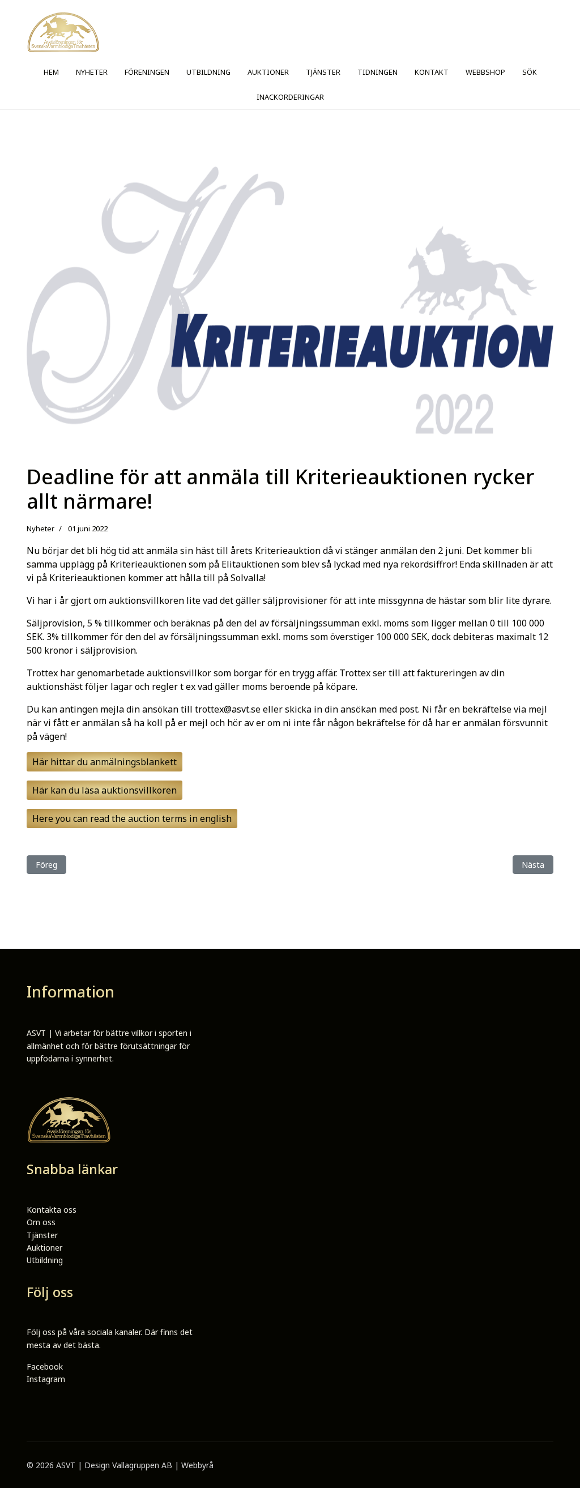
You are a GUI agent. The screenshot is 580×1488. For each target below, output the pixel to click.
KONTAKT (432, 72)
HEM (51, 72)
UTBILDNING (208, 72)
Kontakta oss (51, 1209)
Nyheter (40, 528)
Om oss (41, 1222)
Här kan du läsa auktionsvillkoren (104, 790)
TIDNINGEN (377, 72)
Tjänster (42, 1235)
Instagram (46, 1379)
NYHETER (92, 72)
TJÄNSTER (323, 72)
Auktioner (44, 1247)
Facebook (45, 1366)
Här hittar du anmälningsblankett (104, 762)
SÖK (529, 72)
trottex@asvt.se (228, 709)
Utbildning (45, 1260)
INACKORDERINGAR (290, 97)
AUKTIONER (268, 72)
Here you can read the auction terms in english (132, 818)
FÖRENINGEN (147, 72)
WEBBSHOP (485, 72)
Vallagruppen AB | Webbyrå (163, 1465)
